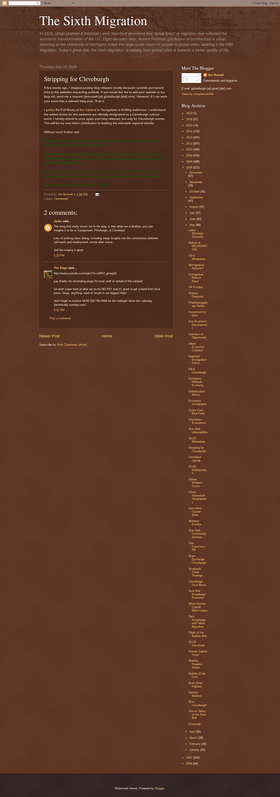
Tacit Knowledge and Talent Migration (197, 621)
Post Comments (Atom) (72, 344)
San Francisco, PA (197, 546)
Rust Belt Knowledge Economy (197, 594)
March (193, 737)
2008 (189, 167)
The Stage (60, 268)
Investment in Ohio (197, 313)
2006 (189, 763)
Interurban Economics (197, 421)
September (196, 197)
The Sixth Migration (93, 20)
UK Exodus (196, 287)
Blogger (159, 788)
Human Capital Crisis (198, 653)
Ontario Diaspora (196, 295)
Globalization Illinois (197, 393)
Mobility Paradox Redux (195, 664)
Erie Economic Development (198, 325)
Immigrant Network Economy (196, 382)
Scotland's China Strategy (196, 572)
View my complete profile (198, 94)
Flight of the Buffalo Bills (198, 634)
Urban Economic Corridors (197, 347)
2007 (189, 757)
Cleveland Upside (195, 458)
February (195, 743)
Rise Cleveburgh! (198, 703)
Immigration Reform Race (196, 278)
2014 (189, 131)
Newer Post (49, 336)
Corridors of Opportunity (197, 336)
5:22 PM (59, 255)
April (192, 731)
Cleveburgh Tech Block (197, 583)
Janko (58, 221)
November (195, 182)
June (192, 219)
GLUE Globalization (198, 470)
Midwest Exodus (195, 522)
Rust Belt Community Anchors (197, 534)
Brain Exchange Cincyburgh (197, 559)
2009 (189, 161)
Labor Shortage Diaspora (196, 233)
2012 (189, 143)
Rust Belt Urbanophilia (198, 430)
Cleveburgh (61, 198)
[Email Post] (96, 194)
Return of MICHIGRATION (198, 246)
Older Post (163, 336)
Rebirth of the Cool (197, 675)
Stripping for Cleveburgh (197, 449)
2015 (189, 125)
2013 (189, 137)
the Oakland (88, 110)
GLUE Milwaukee (197, 440)
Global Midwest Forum (195, 483)
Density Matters (195, 694)
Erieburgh (195, 724)
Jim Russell (216, 75)
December (195, 172)
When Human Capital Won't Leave (198, 607)
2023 (189, 113)
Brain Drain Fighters (196, 684)
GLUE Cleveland (196, 643)
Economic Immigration (198, 402)
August (194, 206)
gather (50, 110)
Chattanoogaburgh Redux (198, 304)
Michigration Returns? (196, 266)
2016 (189, 119)
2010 (189, 155)
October (194, 191)
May (192, 225)
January (194, 749)
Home (107, 336)
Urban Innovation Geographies (197, 497)
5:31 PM (59, 310)
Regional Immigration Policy (198, 360)
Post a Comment (60, 318)
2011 (189, 149)
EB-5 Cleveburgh (197, 371)
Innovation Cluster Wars (195, 512)
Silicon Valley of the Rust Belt (197, 714)
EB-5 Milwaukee (197, 257)
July (192, 213)
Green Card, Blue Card (196, 412)
